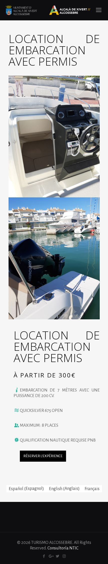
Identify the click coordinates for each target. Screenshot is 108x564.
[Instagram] (64, 556)
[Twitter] (57, 556)
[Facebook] (43, 556)
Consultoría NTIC (62, 548)
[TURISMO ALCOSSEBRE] (47, 10)
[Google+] (50, 556)
